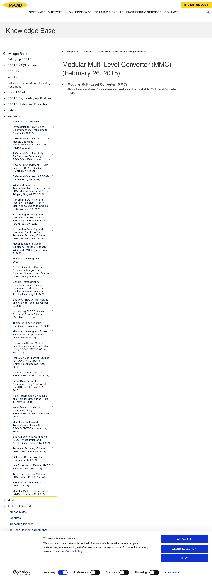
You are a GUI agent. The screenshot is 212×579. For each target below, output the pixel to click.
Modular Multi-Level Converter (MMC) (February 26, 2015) (34, 492)
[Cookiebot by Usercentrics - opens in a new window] (21, 572)
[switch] (95, 572)
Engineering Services (144, 12)
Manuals (13, 500)
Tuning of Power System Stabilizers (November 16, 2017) (34, 324)
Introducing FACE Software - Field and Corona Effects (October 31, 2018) (34, 314)
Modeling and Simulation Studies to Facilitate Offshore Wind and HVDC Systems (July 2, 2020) (34, 248)
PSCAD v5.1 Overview (34, 121)
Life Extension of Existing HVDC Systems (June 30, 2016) (34, 466)
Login (196, 4)
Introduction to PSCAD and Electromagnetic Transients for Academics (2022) (34, 130)
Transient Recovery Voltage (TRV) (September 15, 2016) (34, 449)
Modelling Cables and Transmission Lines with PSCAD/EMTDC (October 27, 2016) (34, 426)
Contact (171, 12)
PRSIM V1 (31, 71)
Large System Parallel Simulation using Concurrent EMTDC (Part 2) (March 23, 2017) (34, 385)
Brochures (14, 518)
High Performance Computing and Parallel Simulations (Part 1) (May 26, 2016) (34, 398)
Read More (122, 89)
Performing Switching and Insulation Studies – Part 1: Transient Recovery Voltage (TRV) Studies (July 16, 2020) (34, 233)
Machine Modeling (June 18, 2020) (34, 260)
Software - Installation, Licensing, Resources (29, 84)
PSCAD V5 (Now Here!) (23, 65)
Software (37, 12)
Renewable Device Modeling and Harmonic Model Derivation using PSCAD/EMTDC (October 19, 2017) (34, 347)
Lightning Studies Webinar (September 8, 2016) (34, 458)
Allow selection (184, 548)
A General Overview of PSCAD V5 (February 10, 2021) (34, 177)
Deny (184, 558)
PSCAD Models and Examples (27, 104)
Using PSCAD (17, 92)
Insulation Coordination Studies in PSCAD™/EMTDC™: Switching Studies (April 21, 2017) (34, 362)
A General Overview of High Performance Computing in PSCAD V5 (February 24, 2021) (34, 156)
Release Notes (17, 512)
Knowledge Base (78, 12)
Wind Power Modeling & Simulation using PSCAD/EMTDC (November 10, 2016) (34, 411)
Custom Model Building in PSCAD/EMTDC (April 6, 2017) (34, 374)
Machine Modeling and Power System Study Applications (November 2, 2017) (34, 334)
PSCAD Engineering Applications (29, 98)
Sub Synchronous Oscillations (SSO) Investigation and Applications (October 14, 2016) (34, 439)
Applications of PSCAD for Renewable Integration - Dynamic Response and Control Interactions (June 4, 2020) (34, 271)
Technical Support (19, 506)
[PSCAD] (15, 5)
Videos (12, 110)
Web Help (14, 77)
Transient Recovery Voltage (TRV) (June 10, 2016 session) (34, 475)
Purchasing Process (21, 524)
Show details (172, 572)
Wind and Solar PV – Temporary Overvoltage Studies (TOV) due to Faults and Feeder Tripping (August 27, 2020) (34, 189)
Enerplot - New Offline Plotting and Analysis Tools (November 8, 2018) (34, 302)
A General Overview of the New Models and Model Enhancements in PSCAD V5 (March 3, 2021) (34, 143)
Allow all (184, 539)
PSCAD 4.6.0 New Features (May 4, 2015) (34, 484)
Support (55, 12)
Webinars (14, 116)
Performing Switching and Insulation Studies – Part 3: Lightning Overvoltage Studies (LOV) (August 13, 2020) (34, 204)
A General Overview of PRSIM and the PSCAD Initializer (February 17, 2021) (34, 167)
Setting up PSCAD (31, 59)
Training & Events (109, 12)
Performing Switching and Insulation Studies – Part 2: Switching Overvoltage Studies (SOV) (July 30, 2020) (34, 219)
